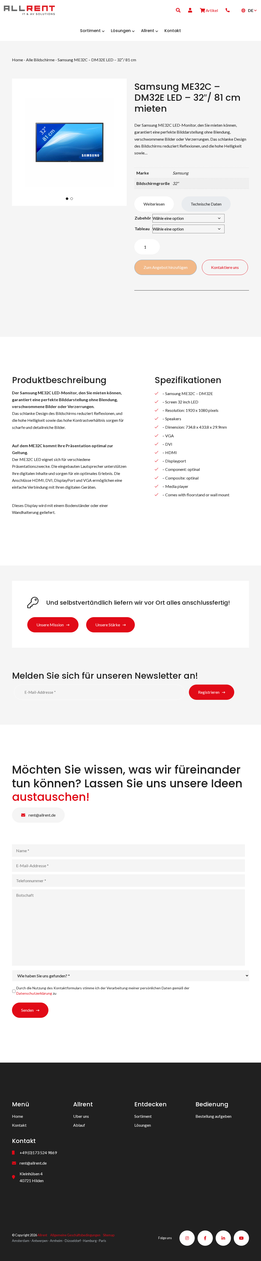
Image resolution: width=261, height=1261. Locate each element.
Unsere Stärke (107, 624)
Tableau (142, 228)
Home (17, 59)
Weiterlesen (154, 203)
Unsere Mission (50, 624)
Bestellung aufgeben (213, 1116)
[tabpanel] (69, 142)
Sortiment (143, 1116)
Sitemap (108, 1235)
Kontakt (19, 1125)
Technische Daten (206, 203)
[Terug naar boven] (250, 1250)
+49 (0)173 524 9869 (38, 1152)
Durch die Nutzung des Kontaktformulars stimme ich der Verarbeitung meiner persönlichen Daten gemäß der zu (102, 990)
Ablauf (79, 1125)
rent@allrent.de (42, 815)
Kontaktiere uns (225, 267)
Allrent (42, 1235)
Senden (27, 1010)
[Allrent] (29, 9)
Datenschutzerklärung (34, 993)
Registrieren (208, 692)
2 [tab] (71, 198)
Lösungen (142, 1125)
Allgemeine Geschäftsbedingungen (75, 1235)
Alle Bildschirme (40, 59)
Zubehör (143, 217)
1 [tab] (67, 198)
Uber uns (81, 1116)
